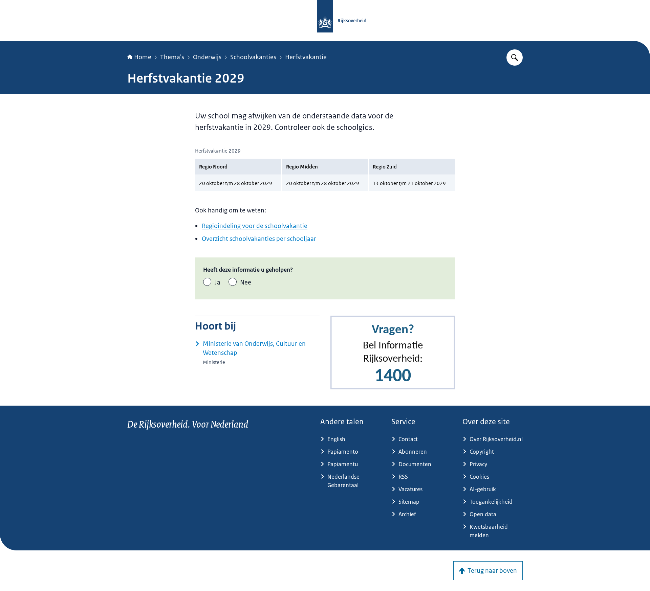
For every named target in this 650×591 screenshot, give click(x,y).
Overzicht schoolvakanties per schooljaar (259, 239)
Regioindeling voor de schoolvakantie (254, 226)
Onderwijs (207, 57)
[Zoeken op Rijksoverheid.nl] (514, 57)
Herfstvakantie (306, 57)
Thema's (172, 57)
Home (142, 57)
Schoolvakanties (253, 57)
